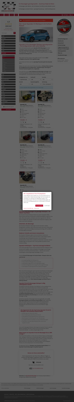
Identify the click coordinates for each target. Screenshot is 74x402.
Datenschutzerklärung (28, 208)
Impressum (36, 208)
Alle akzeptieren (39, 205)
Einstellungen (47, 205)
